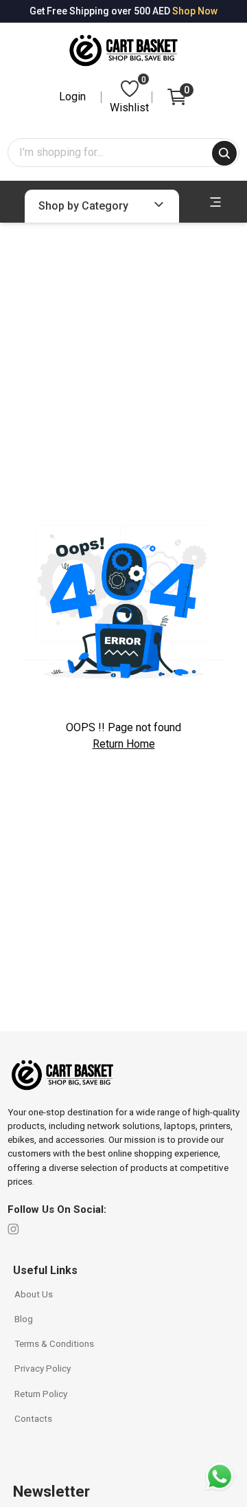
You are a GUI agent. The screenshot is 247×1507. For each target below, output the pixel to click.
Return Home (124, 743)
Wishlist (129, 96)
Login (72, 96)
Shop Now (194, 10)
